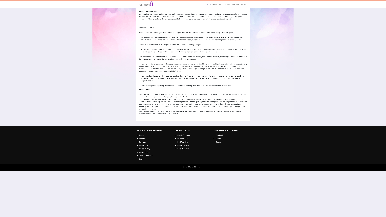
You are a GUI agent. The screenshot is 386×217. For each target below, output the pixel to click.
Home (209, 4)
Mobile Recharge (183, 135)
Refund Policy (144, 152)
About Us (217, 4)
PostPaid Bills (182, 142)
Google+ (219, 142)
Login (243, 4)
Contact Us (143, 145)
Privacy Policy (144, 149)
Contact (236, 4)
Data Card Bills (183, 149)
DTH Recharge (182, 139)
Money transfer (183, 145)
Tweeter (219, 139)
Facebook (219, 135)
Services (226, 4)
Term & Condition (145, 156)
